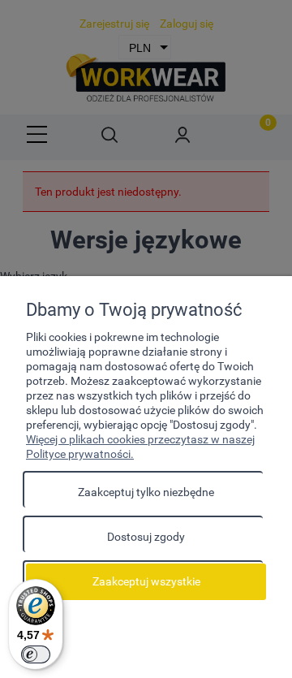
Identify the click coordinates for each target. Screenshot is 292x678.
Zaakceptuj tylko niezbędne (146, 492)
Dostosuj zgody (146, 536)
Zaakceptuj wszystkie (146, 581)
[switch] (35, 654)
